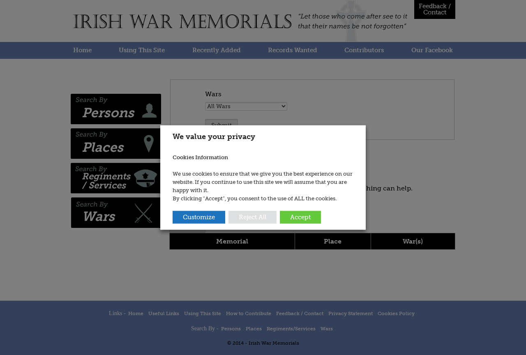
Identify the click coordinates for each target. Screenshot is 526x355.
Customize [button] (199, 217)
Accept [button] (300, 217)
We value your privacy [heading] (214, 136)
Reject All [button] (252, 217)
